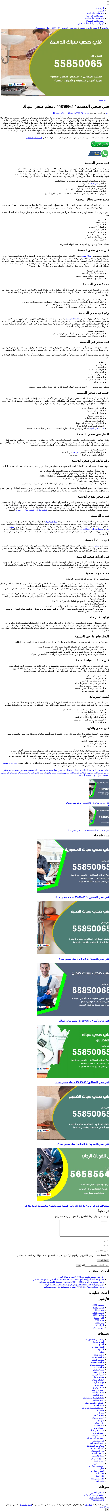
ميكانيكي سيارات (96, 1466)
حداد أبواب (99, 1385)
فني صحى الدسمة (39, 770)
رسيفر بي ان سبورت (94, 1402)
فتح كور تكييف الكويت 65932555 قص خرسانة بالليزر (81, 1277)
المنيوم (101, 1349)
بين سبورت (99, 1354)
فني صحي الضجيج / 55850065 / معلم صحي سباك (83, 1144)
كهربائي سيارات (97, 1448)
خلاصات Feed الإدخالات (93, 1495)
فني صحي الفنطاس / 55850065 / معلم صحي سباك (82, 1082)
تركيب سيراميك (97, 1364)
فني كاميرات (98, 1435)
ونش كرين (99, 1481)
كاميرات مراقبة (97, 1443)
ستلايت (100, 1410)
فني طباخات (98, 1433)
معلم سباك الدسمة (19, 773)
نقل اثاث (100, 1473)
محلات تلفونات (97, 1453)
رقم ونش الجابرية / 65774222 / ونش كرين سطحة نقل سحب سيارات (74, 1287)
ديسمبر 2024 (98, 1305)
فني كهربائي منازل (95, 1438)
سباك (18, 510)
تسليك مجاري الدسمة (99, 770)
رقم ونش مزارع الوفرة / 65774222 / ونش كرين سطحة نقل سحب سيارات (71, 1282)
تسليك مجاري (51, 521)
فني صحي (93, 183)
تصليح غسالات (97, 1375)
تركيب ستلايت (97, 1362)
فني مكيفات (98, 1440)
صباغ (101, 1413)
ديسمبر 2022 (98, 1312)
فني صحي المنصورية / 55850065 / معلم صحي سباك (82, 897)
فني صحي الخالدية (34, 137)
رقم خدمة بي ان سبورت (93, 1407)
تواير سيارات (98, 1382)
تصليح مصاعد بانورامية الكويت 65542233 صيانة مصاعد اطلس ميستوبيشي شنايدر (68, 1279)
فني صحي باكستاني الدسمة (85, 773)
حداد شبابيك (98, 1395)
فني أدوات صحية (10, 763)
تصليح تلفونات (98, 1372)
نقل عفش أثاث (97, 1478)
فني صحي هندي (66, 773)
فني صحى (75, 452)
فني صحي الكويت (96, 428)
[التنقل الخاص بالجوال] (108, 1)
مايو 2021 (99, 1323)
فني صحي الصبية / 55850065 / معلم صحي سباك (83, 958)
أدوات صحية (103, 100)
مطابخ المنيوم (98, 1456)
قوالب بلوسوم (26, 1504)
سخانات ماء (85, 529)
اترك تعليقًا (57, 113)
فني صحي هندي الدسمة (49, 773)
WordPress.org (97, 1500)
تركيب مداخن (98, 1367)
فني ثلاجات (99, 1428)
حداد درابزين (98, 1387)
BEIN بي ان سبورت (95, 1339)
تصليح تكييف (98, 1370)
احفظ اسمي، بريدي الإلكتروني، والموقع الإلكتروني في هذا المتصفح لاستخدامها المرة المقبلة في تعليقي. (61, 1255)
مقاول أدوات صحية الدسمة (91, 775)
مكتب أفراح (98, 1463)
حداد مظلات (98, 1400)
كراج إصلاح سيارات (95, 1445)
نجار (102, 1468)
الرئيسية (100, 8)
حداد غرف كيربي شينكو (93, 1397)
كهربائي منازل (97, 1450)
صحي (97, 546)
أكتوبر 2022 (99, 1317)
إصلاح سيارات (97, 1347)
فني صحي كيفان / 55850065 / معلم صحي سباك (84, 1020)
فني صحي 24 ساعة (14, 770)
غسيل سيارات (97, 1418)
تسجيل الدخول (97, 1492)
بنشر (101, 1352)
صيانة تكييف (98, 1415)
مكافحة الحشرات (73, 319)
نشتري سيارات (97, 1471)
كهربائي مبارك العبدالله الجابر (91, 23)
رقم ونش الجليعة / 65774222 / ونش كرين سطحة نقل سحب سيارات (74, 1284)
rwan (107, 113)
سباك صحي (86, 256)
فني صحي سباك (96, 1430)
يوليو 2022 (99, 1320)
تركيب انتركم (98, 1357)
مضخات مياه (97, 529)
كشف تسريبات (33, 773)
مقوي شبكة (98, 1461)
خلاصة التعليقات (96, 1497)
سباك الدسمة (84, 770)
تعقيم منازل (41, 510)
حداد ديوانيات (98, 1392)
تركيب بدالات (98, 1359)
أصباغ (101, 1344)
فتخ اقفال (99, 1423)
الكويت (88, 1504)
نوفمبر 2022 (98, 1315)
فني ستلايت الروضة (95, 16)
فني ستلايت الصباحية (94, 18)
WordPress (104, 1507)
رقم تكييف (99, 1405)
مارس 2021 (98, 1328)
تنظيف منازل (28, 510)
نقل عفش (99, 1476)
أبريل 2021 (99, 1325)
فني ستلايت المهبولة (95, 21)
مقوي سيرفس (97, 1458)
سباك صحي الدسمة (69, 770)
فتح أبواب (99, 1420)
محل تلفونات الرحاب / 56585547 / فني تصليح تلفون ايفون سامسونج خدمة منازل (67, 1205)
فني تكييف (99, 1425)
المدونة (100, 11)
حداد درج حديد (97, 1390)
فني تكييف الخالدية (95, 13)
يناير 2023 (99, 1310)
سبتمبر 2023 (98, 1307)
